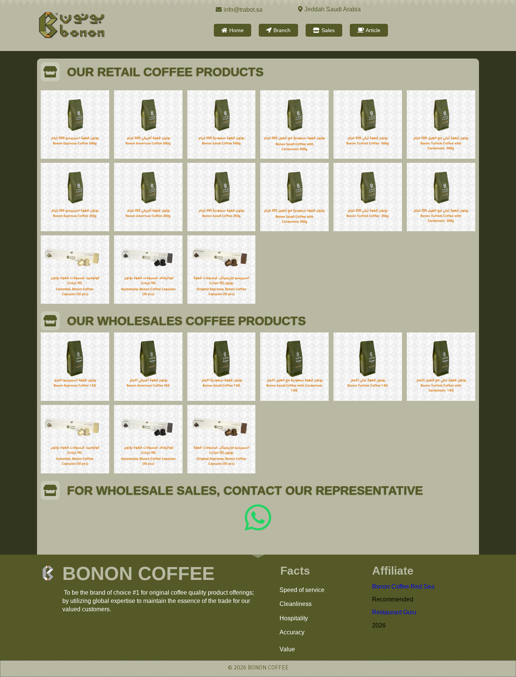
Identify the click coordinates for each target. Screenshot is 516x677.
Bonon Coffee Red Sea (403, 586)
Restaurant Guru (394, 612)
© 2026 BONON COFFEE (258, 669)
